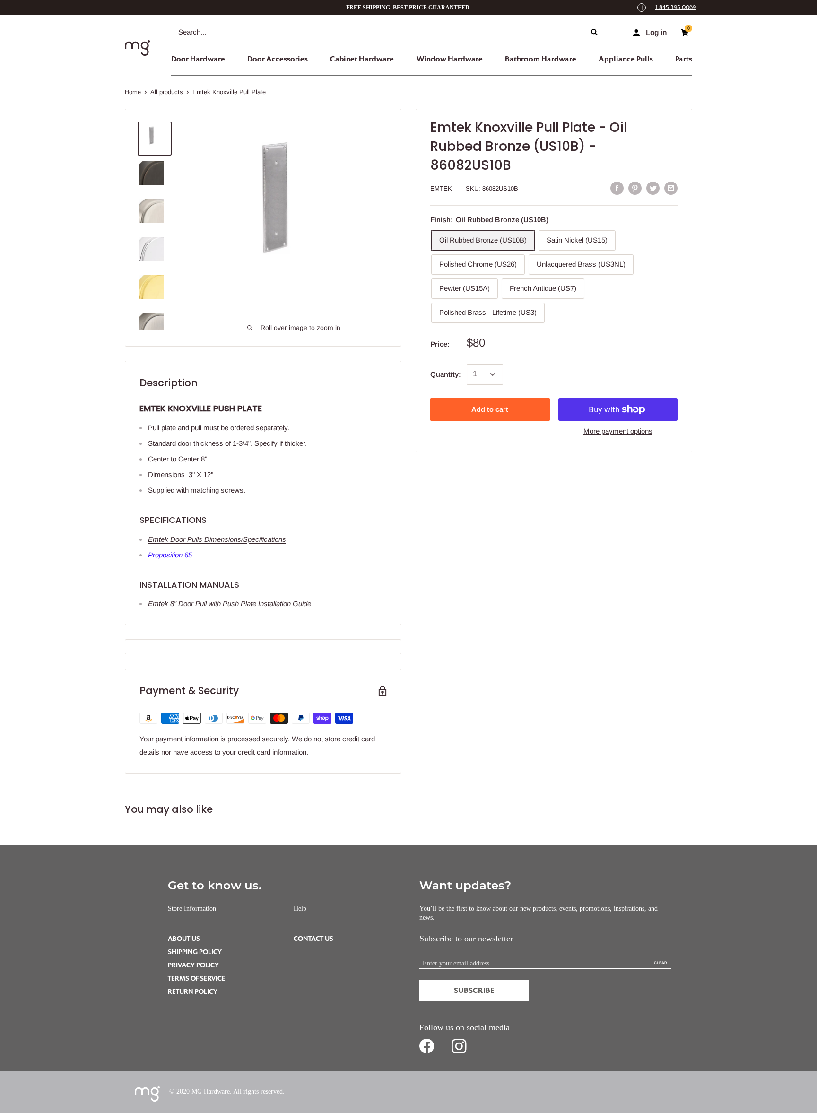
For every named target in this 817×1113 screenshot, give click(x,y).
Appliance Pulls (626, 59)
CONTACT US (313, 938)
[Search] (595, 32)
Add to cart (489, 409)
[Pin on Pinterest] (635, 188)
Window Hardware (450, 59)
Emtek (441, 188)
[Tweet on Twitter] (653, 188)
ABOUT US (184, 938)
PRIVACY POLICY (193, 965)
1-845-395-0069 (675, 7)
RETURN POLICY (192, 991)
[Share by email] (671, 188)
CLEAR (660, 963)
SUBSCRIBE (474, 990)
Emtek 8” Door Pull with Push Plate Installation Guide (229, 604)
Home (133, 92)
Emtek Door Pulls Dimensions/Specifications (217, 539)
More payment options (617, 431)
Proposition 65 (170, 555)
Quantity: (445, 374)
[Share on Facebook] (617, 188)
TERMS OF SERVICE (197, 978)
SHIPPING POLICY (195, 952)
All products (166, 92)
